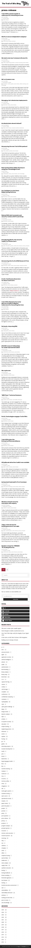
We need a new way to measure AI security (15, 58)
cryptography (5, 173)
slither (21, 83)
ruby (3, 840)
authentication (9, 530)
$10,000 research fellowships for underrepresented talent (11, 346)
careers (3, 684)
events (9, 83)
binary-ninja (4, 674)
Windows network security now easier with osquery (10, 502)
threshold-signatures (7, 877)
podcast (10, 150)
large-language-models (7, 761)
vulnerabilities (5, 890)
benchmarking (5, 669)
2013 (3, 939)
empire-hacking (5, 726)
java (3, 754)
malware (10, 466)
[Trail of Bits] (25, 3)
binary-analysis (5, 672)
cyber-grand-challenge (7, 486)
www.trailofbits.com (16, 591)
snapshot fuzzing (6, 855)
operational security (6, 798)
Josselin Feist (6, 262)
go (2, 741)
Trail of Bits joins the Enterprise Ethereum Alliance (11, 440)
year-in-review (5, 900)
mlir (2, 788)
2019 (3, 924)
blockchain (5, 104)
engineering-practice (10, 62)
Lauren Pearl (5, 306)
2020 (3, 922)
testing (3, 870)
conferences (5, 352)
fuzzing (3, 739)
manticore (4, 773)
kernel (3, 756)
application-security (6, 657)
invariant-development (7, 749)
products (13, 41)
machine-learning (18, 62)
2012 (3, 942)
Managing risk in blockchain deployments (14, 100)
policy (9, 196)
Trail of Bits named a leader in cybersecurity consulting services (12, 14)
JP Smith (5, 218)
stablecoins (4, 860)
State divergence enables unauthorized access (13, 631)
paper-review (10, 265)
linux (3, 763)
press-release (6, 19)
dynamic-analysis (6, 714)
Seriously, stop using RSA (9, 326)
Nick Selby (5, 148)
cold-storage (5, 689)
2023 (3, 914)
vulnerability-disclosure (17, 399)
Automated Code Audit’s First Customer (14, 482)
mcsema (4, 778)
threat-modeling (5, 875)
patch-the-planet (6, 806)
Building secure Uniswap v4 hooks (10, 640)
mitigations (4, 786)
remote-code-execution (7, 833)
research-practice (15, 127)
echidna (3, 719)
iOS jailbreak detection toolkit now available (15, 462)
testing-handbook (6, 872)
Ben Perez (5, 171)
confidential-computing (7, 696)
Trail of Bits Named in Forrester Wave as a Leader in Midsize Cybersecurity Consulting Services (13, 303)
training (24, 83)
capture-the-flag (5, 682)
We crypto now (6, 370)
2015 (3, 934)
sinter (3, 850)
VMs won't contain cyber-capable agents (11, 628)
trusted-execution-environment (9, 885)
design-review (5, 711)
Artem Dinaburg (6, 505)
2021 (3, 919)
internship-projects (6, 746)
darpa (9, 104)
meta (4, 150)
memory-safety (5, 781)
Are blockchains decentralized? (12, 123)
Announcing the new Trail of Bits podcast (14, 146)
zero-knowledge (21, 173)
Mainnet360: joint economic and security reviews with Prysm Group (12, 216)
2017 (3, 929)
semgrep (4, 848)
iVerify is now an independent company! (14, 36)
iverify (4, 41)
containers (4, 699)
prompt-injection (6, 828)
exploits (4, 399)
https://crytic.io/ (14, 290)
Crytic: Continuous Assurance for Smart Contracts (11, 279)
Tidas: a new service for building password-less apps (10, 525)
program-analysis (6, 825)
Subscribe (15, 599)
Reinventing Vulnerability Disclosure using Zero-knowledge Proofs (13, 168)
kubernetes (4, 758)
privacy (23, 245)
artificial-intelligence (6, 659)
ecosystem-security (6, 721)
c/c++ (3, 679)
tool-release (4, 880)
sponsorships (17, 352)
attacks (3, 662)
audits (4, 62)
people (7, 150)
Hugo (18, 946)
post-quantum (5, 815)
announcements (5, 652)
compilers (4, 691)
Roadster (24, 946)
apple (4, 245)
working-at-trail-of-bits (7, 897)
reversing (4, 838)
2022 (3, 917)
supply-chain (5, 865)
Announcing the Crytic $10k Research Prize (15, 261)
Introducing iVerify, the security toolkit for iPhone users (12, 240)
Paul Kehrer (5, 372)
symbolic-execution (6, 868)
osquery (8, 507)
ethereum (4, 731)
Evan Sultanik (6, 125)
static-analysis (22, 486)
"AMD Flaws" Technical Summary (12, 395)
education (5, 83)
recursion (4, 830)
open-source (5, 796)
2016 (3, 932)
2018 (3, 927)
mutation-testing (6, 793)
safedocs (4, 845)
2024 (3, 912)
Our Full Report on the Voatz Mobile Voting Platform (10, 191)
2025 (3, 909)
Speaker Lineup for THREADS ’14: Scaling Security (11, 546)
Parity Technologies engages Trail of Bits (14, 416)
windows (4, 895)
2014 (3, 937)
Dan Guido (5, 38)
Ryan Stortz (5, 243)
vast (3, 887)
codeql (3, 687)
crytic (3, 704)
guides (12, 83)
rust (2, 843)
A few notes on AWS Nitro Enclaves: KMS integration (14, 637)
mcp (3, 776)
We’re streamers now (8, 79)
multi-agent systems (6, 791)
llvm (2, 766)
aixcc (3, 649)
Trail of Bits (5, 17)
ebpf (3, 716)
